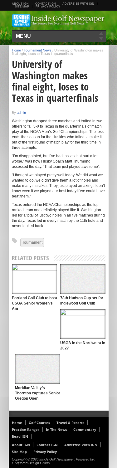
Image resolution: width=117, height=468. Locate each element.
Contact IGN (45, 3)
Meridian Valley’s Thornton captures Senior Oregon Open (37, 393)
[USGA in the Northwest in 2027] (82, 324)
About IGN (20, 3)
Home (16, 50)
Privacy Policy (48, 6)
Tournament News (37, 50)
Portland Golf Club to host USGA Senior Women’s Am (34, 303)
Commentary (84, 429)
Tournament (32, 242)
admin (21, 113)
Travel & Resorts (70, 422)
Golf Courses (39, 422)
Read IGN (20, 436)
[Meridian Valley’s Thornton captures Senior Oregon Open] (37, 369)
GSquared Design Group (31, 463)
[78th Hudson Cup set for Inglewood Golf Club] (82, 279)
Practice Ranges (25, 429)
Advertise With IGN (78, 3)
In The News (56, 429)
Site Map (22, 6)
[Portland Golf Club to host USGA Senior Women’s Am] (34, 279)
